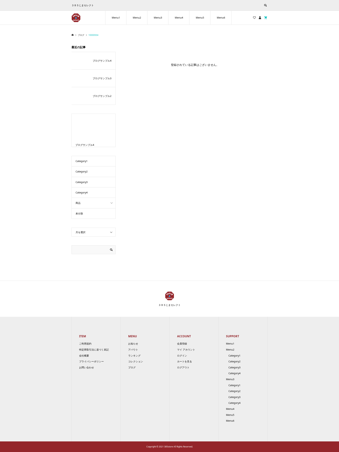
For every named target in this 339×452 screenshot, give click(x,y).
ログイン (182, 355)
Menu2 (137, 17)
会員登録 (182, 343)
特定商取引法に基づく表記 (94, 349)
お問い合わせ (86, 367)
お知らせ (133, 343)
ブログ (132, 367)
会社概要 (84, 355)
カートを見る (184, 361)
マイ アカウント (186, 349)
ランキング (134, 355)
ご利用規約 (85, 343)
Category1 (82, 161)
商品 (78, 203)
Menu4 (179, 17)
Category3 (82, 182)
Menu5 (200, 17)
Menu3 (158, 17)
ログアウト (183, 367)
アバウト (133, 349)
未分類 (79, 213)
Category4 (82, 192)
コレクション (135, 361)
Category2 (82, 171)
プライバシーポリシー (91, 361)
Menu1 (116, 17)
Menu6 (221, 17)
